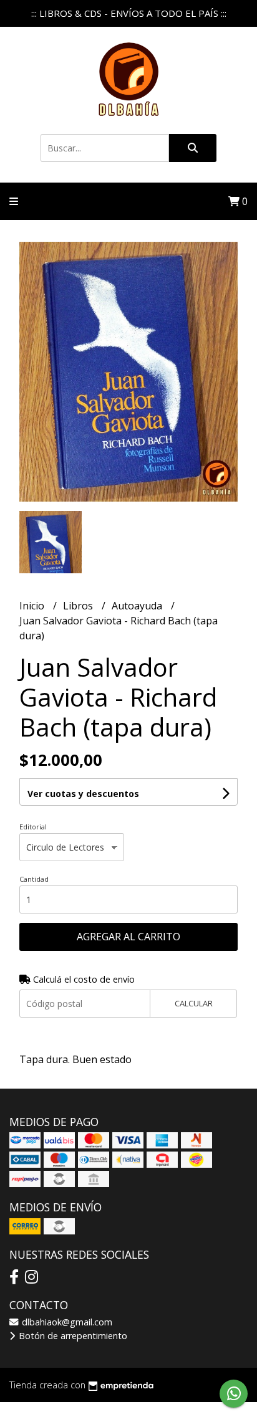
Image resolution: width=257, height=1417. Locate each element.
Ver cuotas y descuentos (83, 793)
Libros (79, 606)
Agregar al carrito (128, 936)
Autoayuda (138, 606)
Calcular (194, 1003)
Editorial (33, 826)
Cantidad (34, 879)
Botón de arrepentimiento (71, 1336)
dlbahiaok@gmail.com (65, 1322)
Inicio (33, 606)
